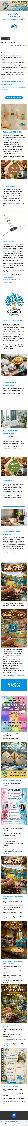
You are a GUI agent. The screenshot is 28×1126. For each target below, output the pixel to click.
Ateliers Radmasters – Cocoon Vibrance (13, 676)
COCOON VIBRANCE (14, 15)
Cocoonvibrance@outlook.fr (15, 82)
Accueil (16, 45)
